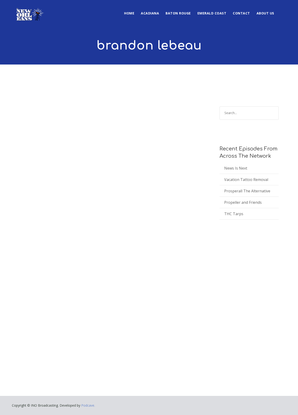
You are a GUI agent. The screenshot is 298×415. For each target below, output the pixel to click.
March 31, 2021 (31, 304)
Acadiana (150, 13)
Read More (28, 352)
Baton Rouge (178, 13)
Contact (241, 13)
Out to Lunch (62, 304)
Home (129, 13)
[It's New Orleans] (29, 10)
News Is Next (235, 168)
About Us (265, 13)
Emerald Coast (212, 13)
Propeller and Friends (243, 202)
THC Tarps (233, 213)
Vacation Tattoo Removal (246, 179)
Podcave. (88, 405)
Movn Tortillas (38, 297)
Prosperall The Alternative (247, 191)
